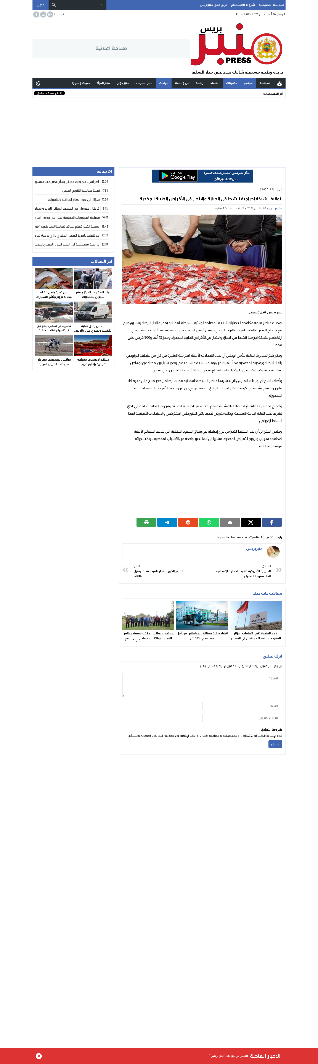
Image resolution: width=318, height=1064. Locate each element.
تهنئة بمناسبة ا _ (249, 93)
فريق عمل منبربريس (213, 4)
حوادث (163, 83)
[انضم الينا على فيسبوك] (35, 14)
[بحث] (54, 5)
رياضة (200, 83)
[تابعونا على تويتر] (42, 14)
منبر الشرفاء (144, 83)
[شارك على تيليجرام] (167, 522)
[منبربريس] (273, 552)
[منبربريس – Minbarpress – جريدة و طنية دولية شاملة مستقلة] (238, 48)
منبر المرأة (103, 83)
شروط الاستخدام (243, 4)
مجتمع (248, 83)
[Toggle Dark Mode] (38, 83)
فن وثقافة (182, 83)
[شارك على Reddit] (188, 522)
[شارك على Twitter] (251, 522)
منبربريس (275, 208)
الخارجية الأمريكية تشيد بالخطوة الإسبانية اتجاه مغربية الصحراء (243, 571)
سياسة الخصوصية (271, 4)
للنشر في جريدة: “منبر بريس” (228, 1056)
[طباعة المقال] (147, 522)
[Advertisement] (159, 130)
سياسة (264, 83)
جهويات (231, 83)
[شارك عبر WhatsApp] (209, 522)
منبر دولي (122, 83)
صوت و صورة (81, 83)
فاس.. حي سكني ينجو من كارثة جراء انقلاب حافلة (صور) (54, 330)
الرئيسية (279, 83)
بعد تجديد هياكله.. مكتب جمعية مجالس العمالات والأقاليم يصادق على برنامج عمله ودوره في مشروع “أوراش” (148, 638)
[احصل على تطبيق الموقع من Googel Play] (49, 14)
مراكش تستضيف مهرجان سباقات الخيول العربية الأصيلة (54, 364)
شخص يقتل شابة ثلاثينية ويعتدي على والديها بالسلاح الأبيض (93, 330)
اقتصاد (214, 83)
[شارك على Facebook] (272, 522)
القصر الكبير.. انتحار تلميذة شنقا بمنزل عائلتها (158, 571)
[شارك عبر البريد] (230, 522)
